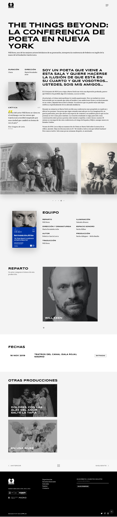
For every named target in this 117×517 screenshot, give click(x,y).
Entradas (100, 355)
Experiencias (47, 479)
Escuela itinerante (49, 482)
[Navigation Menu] (107, 5)
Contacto (45, 488)
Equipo (45, 486)
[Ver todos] (58, 465)
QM (26, 513)
